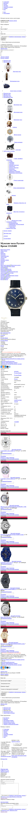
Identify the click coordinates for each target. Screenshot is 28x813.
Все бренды (6, 717)
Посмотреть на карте (6, 756)
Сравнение (11, 457)
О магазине (6, 1)
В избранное (4, 458)
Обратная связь (4, 769)
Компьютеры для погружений (16, 224)
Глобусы (15, 127)
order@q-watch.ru (16, 741)
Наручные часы (17, 71)
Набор (2, 267)
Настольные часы (18, 112)
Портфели (11, 162)
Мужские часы (7, 60)
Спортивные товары (11, 221)
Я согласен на (14, 36)
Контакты (5, 3)
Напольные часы (18, 119)
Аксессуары (3, 273)
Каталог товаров (5, 56)
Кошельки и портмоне (14, 171)
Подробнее (3, 456)
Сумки (10, 161)
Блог (4, 9)
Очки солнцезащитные (19, 187)
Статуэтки (18, 149)
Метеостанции (17, 134)
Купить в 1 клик (5, 457)
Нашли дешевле (13, 362)
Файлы (2, 278)
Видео (2, 279)
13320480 (16, 421)
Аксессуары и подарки (15, 90)
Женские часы (6, 61)
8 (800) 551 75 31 (5, 770)
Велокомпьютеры (13, 223)
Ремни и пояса (12, 170)
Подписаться (11, 361)
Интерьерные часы (14, 81)
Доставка (5, 5)
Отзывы (5, 8)
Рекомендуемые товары (9, 723)
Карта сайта (14, 755)
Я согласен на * (14, 795)
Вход (4, 12)
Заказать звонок (13, 20)
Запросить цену (13, 810)
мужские (3, 335)
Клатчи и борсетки (13, 167)
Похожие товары (5, 275)
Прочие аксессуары (11, 228)
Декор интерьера (18, 142)
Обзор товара (4, 266)
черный (16, 401)
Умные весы (12, 227)
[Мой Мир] (5, 367)
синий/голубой (18, 400)
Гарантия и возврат (8, 7)
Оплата (5, 4)
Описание (3, 270)
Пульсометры (12, 225)
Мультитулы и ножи (17, 220)
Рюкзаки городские (14, 165)
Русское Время (4, 338)
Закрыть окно (4, 48)
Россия (2, 345)
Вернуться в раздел (5, 265)
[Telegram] (9, 367)
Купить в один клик (17, 796)
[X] (7, 367)
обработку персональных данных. (17, 36)
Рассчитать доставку (17, 364)
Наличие (3, 276)
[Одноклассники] (3, 367)
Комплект (3, 269)
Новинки (5, 719)
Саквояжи (11, 163)
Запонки (14, 195)
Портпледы (12, 166)
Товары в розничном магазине (10, 724)
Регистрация (6, 13)
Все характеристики (5, 332)
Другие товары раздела (18, 358)
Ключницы (12, 169)
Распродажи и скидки (8, 721)
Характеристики (5, 271)
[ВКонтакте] (1, 367)
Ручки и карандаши (18, 180)
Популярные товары (8, 720)
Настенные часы (18, 104)
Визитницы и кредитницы (15, 172)
